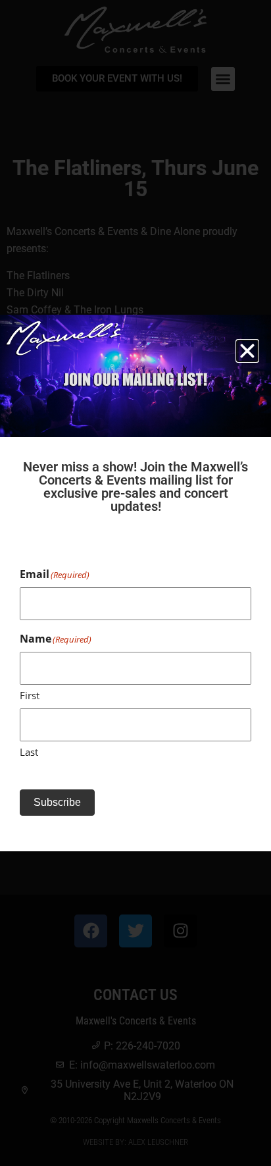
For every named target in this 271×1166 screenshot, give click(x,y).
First (29, 695)
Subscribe (57, 802)
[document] (135, 583)
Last (29, 751)
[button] (247, 351)
